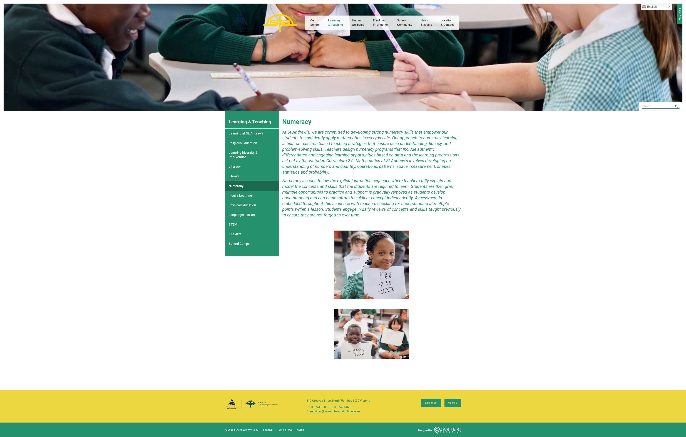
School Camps (239, 244)
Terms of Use (284, 429)
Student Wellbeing (358, 22)
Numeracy (236, 186)
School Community (404, 22)
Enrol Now (679, 14)
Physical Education (242, 205)
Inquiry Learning (240, 195)
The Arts (235, 234)
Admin (301, 429)
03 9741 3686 (319, 407)
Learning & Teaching (335, 22)
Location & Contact (447, 22)
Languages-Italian (242, 215)
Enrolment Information (381, 22)
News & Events (426, 22)
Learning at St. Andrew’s (246, 133)
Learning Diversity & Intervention (243, 155)
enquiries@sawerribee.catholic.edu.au (335, 411)
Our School (315, 22)
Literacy (235, 166)
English (652, 6)
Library (234, 176)
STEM (233, 224)
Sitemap (268, 429)
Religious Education (243, 143)
